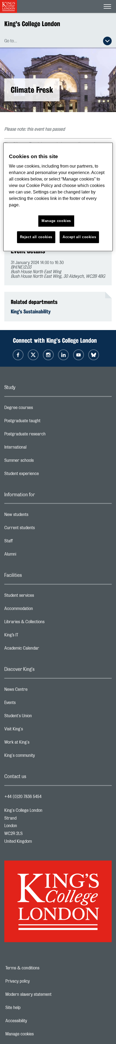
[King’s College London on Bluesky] (93, 354)
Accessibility (34, 1021)
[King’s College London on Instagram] (48, 354)
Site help (31, 1007)
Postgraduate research (46, 435)
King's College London (32, 23)
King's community (41, 756)
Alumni (31, 555)
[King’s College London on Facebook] (18, 354)
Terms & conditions (41, 968)
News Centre (37, 690)
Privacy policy (36, 981)
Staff (30, 542)
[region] (58, 197)
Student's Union (39, 717)
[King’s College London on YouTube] (78, 354)
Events (31, 703)
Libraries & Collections (45, 623)
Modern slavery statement (47, 994)
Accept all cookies (79, 237)
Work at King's (38, 743)
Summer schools (40, 461)
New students (37, 515)
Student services (40, 596)
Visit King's (35, 730)
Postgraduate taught (43, 422)
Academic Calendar (43, 649)
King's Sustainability (31, 311)
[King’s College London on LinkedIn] (63, 354)
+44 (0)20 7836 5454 (23, 797)
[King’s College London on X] (33, 354)
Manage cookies (38, 1034)
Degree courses (40, 408)
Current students (41, 529)
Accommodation (40, 609)
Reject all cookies (36, 237)
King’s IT (32, 636)
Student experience (43, 474)
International (36, 448)
